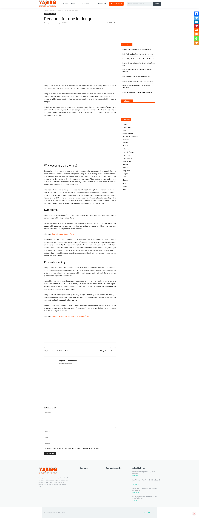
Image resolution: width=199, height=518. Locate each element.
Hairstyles (126, 149)
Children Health (128, 133)
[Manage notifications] (194, 513)
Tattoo (125, 186)
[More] (65, 27)
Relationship (127, 177)
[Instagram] (144, 512)
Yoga (124, 189)
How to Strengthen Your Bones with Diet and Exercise (137, 71)
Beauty (125, 124)
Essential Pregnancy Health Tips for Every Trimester (136, 87)
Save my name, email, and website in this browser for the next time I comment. (73, 448)
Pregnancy (126, 171)
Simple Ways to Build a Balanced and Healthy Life (139, 59)
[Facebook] (46, 27)
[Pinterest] (56, 27)
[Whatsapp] (196, 38)
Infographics (127, 161)
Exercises (126, 140)
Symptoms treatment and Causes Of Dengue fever (70, 316)
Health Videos (127, 158)
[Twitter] (51, 27)
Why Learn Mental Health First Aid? (56, 351)
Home (46, 11)
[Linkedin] (196, 22)
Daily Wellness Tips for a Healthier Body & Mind (138, 54)
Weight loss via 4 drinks (108, 351)
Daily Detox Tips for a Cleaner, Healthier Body (137, 92)
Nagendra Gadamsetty (53, 23)
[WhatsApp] (60, 27)
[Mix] (196, 34)
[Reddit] (196, 30)
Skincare (125, 180)
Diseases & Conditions (56, 11)
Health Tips (126, 155)
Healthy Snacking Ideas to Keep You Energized (138, 81)
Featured (126, 143)
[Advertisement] (80, 323)
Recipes (125, 174)
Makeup (125, 168)
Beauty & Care (127, 127)
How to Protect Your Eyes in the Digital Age (136, 76)
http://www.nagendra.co (65, 363)
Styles (124, 183)
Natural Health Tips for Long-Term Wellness (137, 49)
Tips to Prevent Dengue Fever (63, 234)
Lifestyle (125, 164)
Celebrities (126, 130)
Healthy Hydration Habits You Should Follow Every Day (139, 64)
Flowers (125, 146)
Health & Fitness (128, 152)
